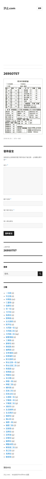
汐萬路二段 (10, 403)
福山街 (8, 419)
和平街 (8, 324)
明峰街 (8, 375)
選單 (39, 8)
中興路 (8, 299)
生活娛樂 (9, 409)
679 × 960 (17, 138)
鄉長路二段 (10, 447)
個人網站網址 (8, 221)
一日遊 (8, 293)
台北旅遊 (9, 321)
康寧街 (8, 343)
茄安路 (8, 428)
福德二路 (9, 425)
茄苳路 (8, 435)
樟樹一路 (9, 381)
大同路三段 (10, 331)
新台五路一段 (11, 362)
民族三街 (9, 391)
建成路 (8, 346)
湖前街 (8, 406)
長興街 (8, 454)
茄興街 (8, 432)
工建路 (8, 340)
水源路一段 (10, 397)
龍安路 (8, 457)
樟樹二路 (9, 384)
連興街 (8, 441)
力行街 (8, 312)
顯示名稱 (7, 199)
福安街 (8, 416)
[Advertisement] (23, 41)
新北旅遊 (9, 359)
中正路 (8, 296)
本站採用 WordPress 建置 (20, 475)
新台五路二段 (11, 365)
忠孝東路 (9, 353)
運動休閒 (9, 444)
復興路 (8, 350)
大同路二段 (10, 334)
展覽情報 (9, 337)
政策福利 (9, 356)
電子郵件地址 (9, 210)
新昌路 (8, 369)
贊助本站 (7, 468)
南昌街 (8, 315)
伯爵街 (8, 306)
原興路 (8, 318)
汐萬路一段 (10, 400)
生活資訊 (9, 413)
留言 (6, 165)
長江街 (8, 450)
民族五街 (9, 394)
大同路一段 (10, 328)
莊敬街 (8, 438)
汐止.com (9, 8)
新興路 (8, 372)
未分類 (8, 378)
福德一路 (9, 422)
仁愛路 (8, 302)
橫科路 (8, 387)
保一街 (8, 309)
